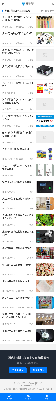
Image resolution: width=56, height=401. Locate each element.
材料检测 (7, 159)
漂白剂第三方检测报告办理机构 (18, 297)
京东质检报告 (8, 241)
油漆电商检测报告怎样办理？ (16, 149)
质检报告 (28, 4)
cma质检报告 (8, 175)
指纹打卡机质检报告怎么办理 (16, 182)
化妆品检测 (8, 291)
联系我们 (17, 370)
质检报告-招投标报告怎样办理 (17, 33)
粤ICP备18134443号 (28, 385)
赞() (30, 27)
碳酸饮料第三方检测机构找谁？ (18, 248)
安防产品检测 (8, 192)
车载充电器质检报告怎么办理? (17, 330)
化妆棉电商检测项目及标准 (15, 281)
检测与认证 (8, 27)
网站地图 (38, 383)
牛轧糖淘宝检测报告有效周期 (16, 264)
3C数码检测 (8, 341)
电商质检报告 (8, 93)
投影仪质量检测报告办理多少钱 (18, 66)
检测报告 (7, 126)
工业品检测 (8, 308)
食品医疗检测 (8, 142)
